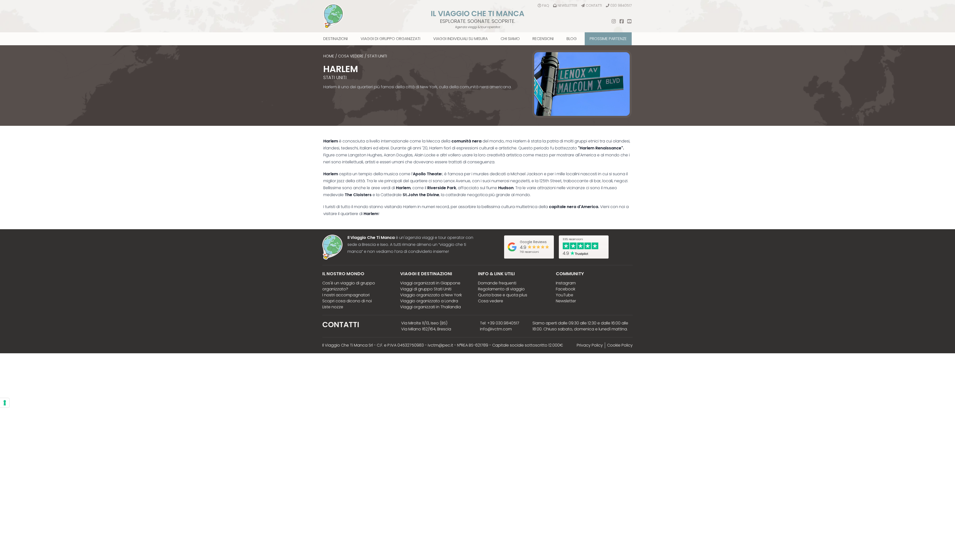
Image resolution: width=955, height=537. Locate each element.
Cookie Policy (620, 345)
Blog (572, 39)
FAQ (545, 5)
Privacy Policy (590, 345)
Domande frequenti (497, 283)
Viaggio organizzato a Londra (429, 301)
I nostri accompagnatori (346, 295)
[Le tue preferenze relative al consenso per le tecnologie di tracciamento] (4, 402)
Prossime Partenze (608, 39)
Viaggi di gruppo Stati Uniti (425, 289)
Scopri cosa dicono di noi (347, 301)
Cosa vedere (351, 56)
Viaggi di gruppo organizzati (390, 39)
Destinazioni (335, 39)
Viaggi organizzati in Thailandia (430, 307)
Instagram (566, 283)
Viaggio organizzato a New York (431, 295)
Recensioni (543, 39)
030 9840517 (621, 5)
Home (328, 56)
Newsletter (567, 5)
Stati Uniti (377, 56)
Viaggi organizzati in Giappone (430, 283)
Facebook (565, 289)
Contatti (594, 5)
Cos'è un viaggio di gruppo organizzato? (348, 286)
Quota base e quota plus (502, 295)
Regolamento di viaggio (501, 289)
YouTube (564, 295)
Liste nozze (332, 307)
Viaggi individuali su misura (460, 39)
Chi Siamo (510, 39)
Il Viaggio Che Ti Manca (477, 13)
